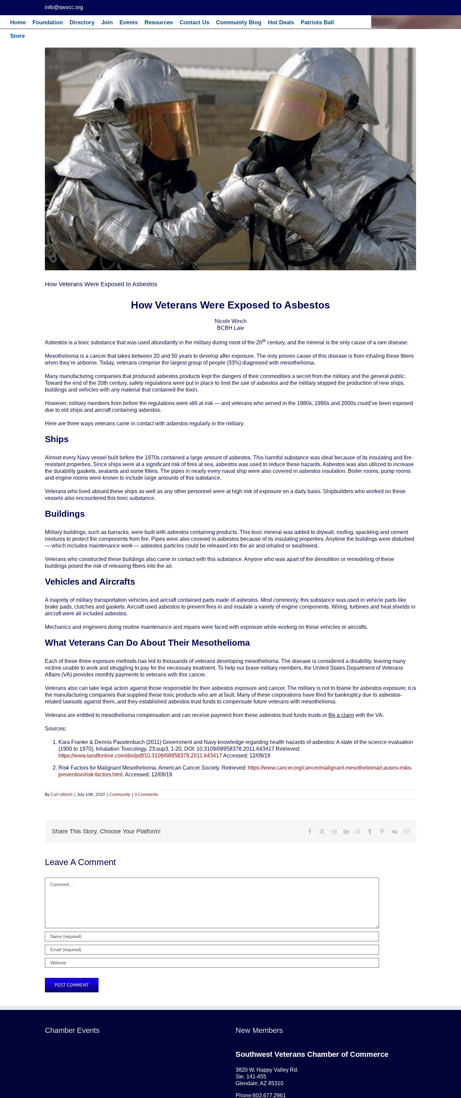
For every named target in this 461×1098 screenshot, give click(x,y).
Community (119, 794)
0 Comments (146, 794)
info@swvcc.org (64, 7)
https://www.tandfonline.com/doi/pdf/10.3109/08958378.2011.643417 (140, 755)
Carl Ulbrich (62, 794)
